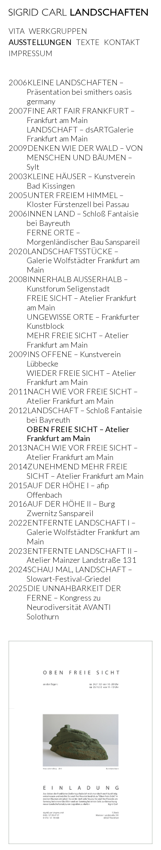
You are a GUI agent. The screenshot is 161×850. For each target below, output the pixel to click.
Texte (88, 42)
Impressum (30, 53)
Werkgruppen (58, 31)
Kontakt (122, 42)
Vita (16, 31)
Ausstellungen (40, 42)
